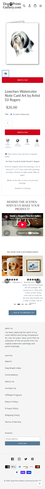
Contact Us (10, 388)
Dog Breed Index (13, 368)
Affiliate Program (13, 395)
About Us (9, 381)
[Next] (38, 281)
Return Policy (11, 402)
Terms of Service (13, 422)
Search (8, 361)
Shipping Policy (12, 415)
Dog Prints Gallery (18, 481)
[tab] (15, 304)
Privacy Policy (11, 408)
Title (6, 114)
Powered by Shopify (33, 481)
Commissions (11, 375)
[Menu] (40, 5)
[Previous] (6, 281)
